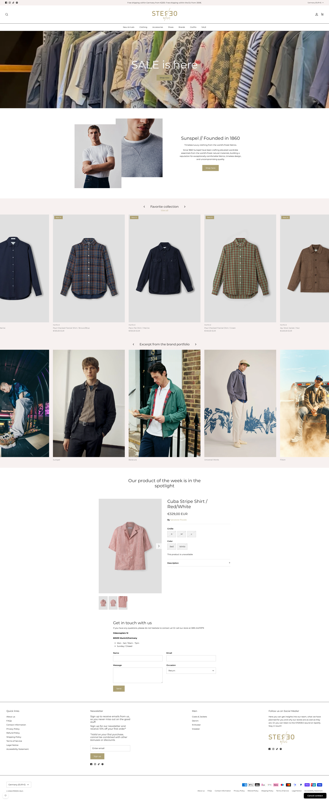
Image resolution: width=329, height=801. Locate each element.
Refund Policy (13, 733)
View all (164, 210)
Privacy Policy (13, 729)
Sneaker (196, 729)
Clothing (143, 27)
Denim (195, 721)
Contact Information (16, 725)
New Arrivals (128, 27)
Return (171, 670)
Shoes (170, 27)
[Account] (316, 14)
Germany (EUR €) (314, 3)
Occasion (171, 665)
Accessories (157, 27)
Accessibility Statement (17, 749)
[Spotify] (17, 3)
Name (116, 653)
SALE (204, 27)
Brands (182, 27)
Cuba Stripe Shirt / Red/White (187, 504)
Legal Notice (12, 745)
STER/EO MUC (17, 791)
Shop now (164, 77)
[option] (164, 69)
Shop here (210, 168)
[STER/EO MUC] (164, 14)
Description (173, 563)
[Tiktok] (13, 3)
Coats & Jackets (199, 716)
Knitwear (196, 725)
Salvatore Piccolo (178, 520)
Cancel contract (315, 795)
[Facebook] (6, 3)
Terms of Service (14, 741)
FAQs (9, 721)
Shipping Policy (13, 737)
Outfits (193, 27)
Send (118, 688)
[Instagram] (10, 3)
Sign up (97, 756)
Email (169, 653)
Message (117, 665)
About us (10, 716)
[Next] (159, 546)
